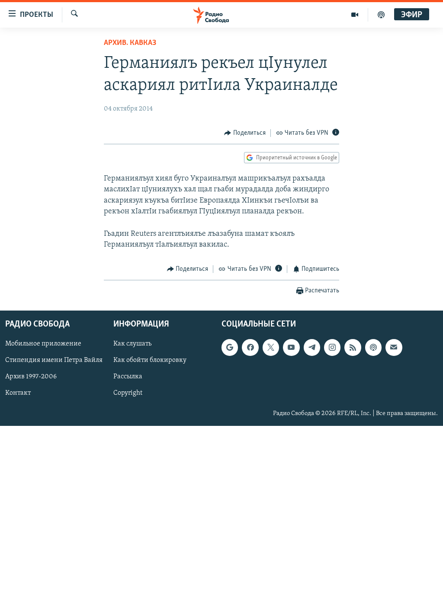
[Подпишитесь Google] (230, 347)
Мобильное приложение (43, 343)
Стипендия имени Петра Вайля (54, 360)
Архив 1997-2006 (31, 376)
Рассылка (127, 376)
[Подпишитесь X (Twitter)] (271, 347)
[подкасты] (381, 14)
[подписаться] (393, 347)
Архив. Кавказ (130, 43)
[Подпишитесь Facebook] (250, 347)
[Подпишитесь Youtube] (291, 347)
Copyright (127, 393)
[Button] (245, 133)
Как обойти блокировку (149, 360)
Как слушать (132, 343)
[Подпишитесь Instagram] (332, 347)
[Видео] (355, 14)
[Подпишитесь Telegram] (312, 347)
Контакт (18, 393)
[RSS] (352, 347)
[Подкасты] (373, 347)
